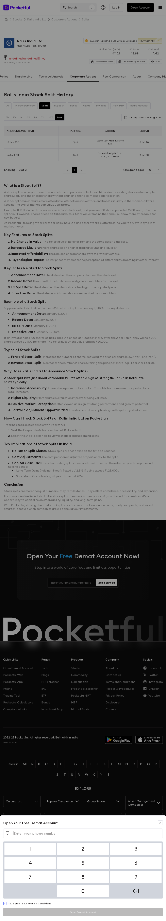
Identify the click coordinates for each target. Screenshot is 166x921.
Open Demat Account (83, 912)
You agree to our (29, 903)
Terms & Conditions (39, 903)
